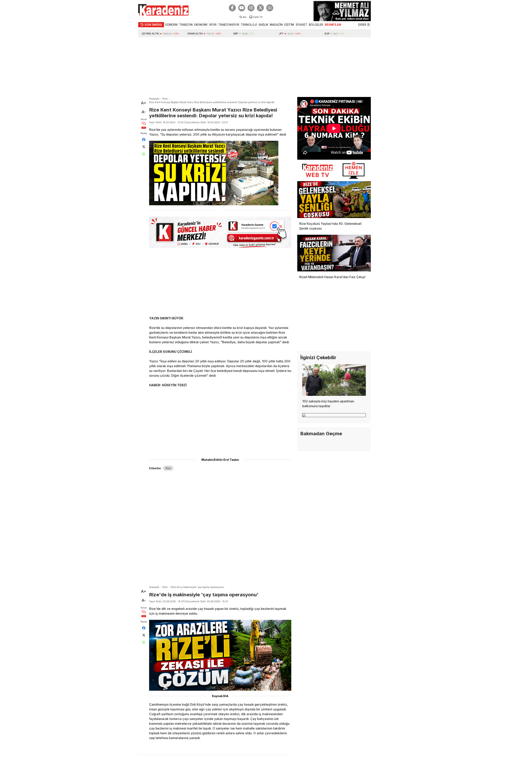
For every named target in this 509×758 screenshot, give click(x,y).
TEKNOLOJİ (249, 24)
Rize (165, 98)
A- (144, 112)
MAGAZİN (276, 24)
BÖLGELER (316, 24)
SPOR (213, 24)
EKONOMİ (200, 24)
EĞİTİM (289, 24)
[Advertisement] (254, 67)
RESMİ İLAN (333, 24)
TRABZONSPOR (228, 24)
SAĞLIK (263, 24)
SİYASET (301, 24)
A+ (143, 103)
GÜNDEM (171, 24)
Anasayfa (154, 98)
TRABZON (186, 24)
